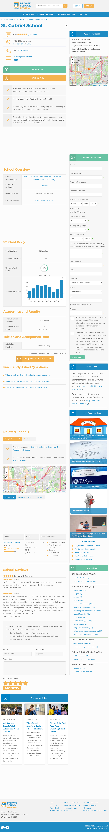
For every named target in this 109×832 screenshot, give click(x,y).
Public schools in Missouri (83, 656)
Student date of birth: (79, 199)
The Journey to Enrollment (84, 556)
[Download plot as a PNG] (62, 278)
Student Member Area (72, 803)
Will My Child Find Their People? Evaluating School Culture (58, 727)
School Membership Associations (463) (87, 631)
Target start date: (77, 234)
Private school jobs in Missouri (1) (85, 647)
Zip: (71, 296)
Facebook (7, 828)
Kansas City (18, 44)
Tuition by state (79, 668)
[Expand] (6, 477)
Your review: (7, 659)
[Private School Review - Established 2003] (22, 6)
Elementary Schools (24, 497)
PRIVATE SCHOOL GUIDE (66, 14)
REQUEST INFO (38, 69)
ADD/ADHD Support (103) (82, 621)
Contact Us (68, 810)
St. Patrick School (20, 460)
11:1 (49, 329)
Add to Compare (13, 549)
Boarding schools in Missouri (84, 659)
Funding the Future (82, 552)
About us (53, 805)
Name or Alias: (40, 649)
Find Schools (54, 808)
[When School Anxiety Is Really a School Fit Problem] (34, 710)
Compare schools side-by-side (84, 581)
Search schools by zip (81, 578)
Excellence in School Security (85, 549)
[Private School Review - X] (3, 828)
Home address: (76, 261)
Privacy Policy (101, 828)
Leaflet (53, 492)
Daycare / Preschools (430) (83, 604)
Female (82, 212)
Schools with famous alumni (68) (85, 634)
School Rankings (56, 810)
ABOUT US (83, 14)
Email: (72, 164)
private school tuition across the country (88, 388)
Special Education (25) (81, 614)
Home (52, 803)
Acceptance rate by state (82, 672)
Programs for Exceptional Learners (87, 545)
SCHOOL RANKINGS (45, 14)
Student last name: (77, 190)
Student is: (74, 208)
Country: (73, 278)
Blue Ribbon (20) (79, 590)
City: (72, 269)
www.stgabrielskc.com (23, 56)
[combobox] (48, 6)
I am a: (5, 649)
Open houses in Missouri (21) (83, 643)
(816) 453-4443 (22, 50)
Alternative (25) (79, 617)
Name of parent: (76, 173)
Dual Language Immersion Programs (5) (87, 611)
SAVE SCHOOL (38, 78)
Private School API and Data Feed (95, 810)
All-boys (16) (77, 597)
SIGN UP (89, 6)
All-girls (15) (77, 594)
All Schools (9, 497)
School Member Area (90, 803)
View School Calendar (44, 201)
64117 (29, 44)
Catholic (44, 185)
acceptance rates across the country (86, 402)
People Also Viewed (12, 439)
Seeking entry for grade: (79, 225)
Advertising (87, 808)
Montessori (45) (79, 600)
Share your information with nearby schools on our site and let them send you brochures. (91, 323)
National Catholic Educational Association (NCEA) (44, 176)
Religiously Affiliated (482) (83, 628)
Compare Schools (70, 808)
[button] (35, 478)
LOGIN (77, 6)
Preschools (39, 497)
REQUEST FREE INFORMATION (38, 358)
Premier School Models (83, 559)
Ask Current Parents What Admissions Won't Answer (11, 727)
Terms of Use (90, 828)
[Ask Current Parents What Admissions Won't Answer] (11, 710)
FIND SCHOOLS (28, 14)
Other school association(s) (44, 179)
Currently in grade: (77, 216)
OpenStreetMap (61, 492)
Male (74, 212)
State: (72, 287)
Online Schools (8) (80, 624)
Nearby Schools (29, 439)
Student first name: (78, 182)
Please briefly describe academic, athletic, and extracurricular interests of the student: (87, 245)
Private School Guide (72, 805)
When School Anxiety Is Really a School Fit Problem (35, 726)
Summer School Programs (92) (84, 607)
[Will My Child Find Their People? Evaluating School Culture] (57, 710)
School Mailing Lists (90, 805)
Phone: (73, 309)
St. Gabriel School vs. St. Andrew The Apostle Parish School (36, 449)
